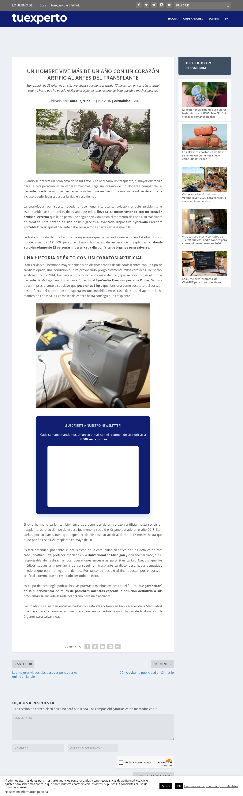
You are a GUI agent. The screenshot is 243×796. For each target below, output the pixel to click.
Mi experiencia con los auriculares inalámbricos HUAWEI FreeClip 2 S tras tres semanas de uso (204, 113)
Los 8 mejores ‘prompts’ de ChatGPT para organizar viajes (201, 280)
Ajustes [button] (166, 786)
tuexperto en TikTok (65, 5)
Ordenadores (193, 18)
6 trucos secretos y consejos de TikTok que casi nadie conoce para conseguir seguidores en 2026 (204, 240)
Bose (43, 5)
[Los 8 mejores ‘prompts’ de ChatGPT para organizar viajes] (204, 264)
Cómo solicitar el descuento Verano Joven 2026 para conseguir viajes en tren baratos (204, 197)
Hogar (173, 18)
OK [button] (179, 786)
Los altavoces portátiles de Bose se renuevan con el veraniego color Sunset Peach (203, 155)
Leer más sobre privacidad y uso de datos (211, 786)
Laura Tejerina (79, 101)
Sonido (214, 18)
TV (226, 18)
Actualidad (122, 101)
